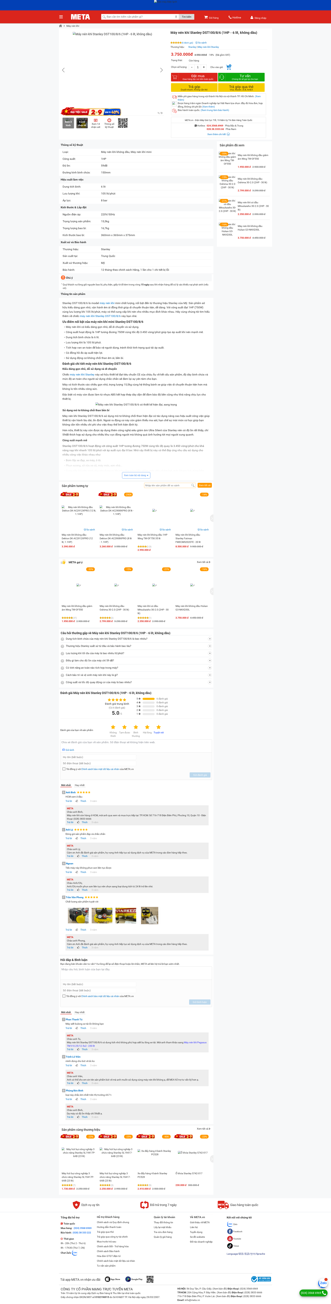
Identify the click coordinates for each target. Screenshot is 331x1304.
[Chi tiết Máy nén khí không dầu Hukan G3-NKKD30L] (227, 231)
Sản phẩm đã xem (232, 145)
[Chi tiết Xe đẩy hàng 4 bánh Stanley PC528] (155, 1152)
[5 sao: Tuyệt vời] (158, 727)
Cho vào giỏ (216, 67)
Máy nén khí (72, 26)
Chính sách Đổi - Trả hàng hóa (113, 1246)
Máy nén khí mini (141, 152)
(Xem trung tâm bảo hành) (215, 110)
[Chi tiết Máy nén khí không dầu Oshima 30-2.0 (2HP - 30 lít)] (227, 184)
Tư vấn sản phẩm (106, 1265)
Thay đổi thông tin (163, 1222)
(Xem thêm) (208, 106)
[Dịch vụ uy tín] (86, 1208)
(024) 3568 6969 (82, 1228)
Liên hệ (194, 1227)
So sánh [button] (90, 529)
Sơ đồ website (197, 1236)
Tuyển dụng (196, 1232)
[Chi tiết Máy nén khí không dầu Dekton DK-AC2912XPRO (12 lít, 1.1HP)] (79, 510)
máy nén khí (107, 303)
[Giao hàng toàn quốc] (238, 1208)
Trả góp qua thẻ (105, 1231)
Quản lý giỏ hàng (163, 1236)
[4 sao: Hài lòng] (147, 727)
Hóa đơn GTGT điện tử (109, 1256)
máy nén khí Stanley (82, 374)
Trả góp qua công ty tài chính (112, 1236)
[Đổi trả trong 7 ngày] (158, 1208)
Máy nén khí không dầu (115, 152)
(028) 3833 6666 (253, 1292)
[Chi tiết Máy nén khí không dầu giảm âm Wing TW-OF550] (227, 160)
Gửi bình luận (200, 1002)
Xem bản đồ (219, 1288)
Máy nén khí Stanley (208, 47)
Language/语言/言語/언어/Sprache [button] (246, 1253)
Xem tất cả (204, 485)
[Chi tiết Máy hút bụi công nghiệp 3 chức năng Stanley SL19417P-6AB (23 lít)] (79, 1152)
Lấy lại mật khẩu (162, 1227)
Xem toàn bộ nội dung (135, 475)
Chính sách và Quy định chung (113, 1222)
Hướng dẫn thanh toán (109, 1227)
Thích (83, 801)
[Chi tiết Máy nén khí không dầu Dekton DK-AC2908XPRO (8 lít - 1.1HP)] (117, 510)
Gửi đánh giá (200, 775)
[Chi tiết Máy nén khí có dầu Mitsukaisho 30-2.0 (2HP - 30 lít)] (227, 207)
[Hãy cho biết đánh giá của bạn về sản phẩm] (136, 746)
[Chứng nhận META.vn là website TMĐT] (260, 1282)
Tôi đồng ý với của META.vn (100, 769)
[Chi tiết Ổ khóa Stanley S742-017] (192, 1152)
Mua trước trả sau (106, 1241)
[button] (160, 70)
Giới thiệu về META (200, 1222)
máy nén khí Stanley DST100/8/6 (100, 316)
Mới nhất (66, 785)
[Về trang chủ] (60, 26)
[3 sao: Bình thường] (136, 727)
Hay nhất (80, 785)
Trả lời (69, 801)
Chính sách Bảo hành (108, 1251)
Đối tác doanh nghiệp (201, 1241)
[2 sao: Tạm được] (124, 727)
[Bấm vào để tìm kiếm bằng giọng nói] (176, 16)
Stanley (192, 47)
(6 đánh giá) (187, 43)
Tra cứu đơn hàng (163, 1232)
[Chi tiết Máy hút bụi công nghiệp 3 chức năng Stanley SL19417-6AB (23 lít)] (117, 1152)
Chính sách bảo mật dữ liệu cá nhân (100, 769)
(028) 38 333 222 (82, 1232)
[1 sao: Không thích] (113, 727)
